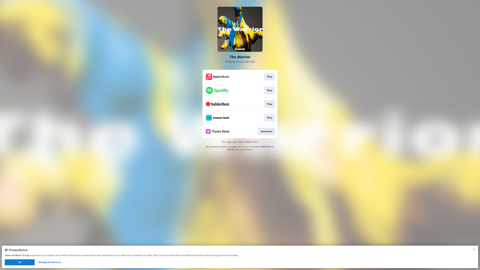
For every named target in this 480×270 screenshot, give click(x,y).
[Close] (474, 250)
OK (19, 262)
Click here (266, 146)
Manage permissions (49, 262)
